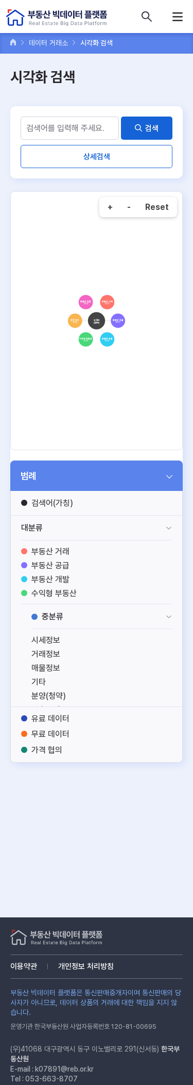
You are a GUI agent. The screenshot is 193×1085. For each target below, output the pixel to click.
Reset (157, 207)
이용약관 (23, 966)
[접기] (169, 476)
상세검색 (96, 156)
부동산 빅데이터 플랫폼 (56, 17)
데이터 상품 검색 (146, 16)
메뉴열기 (177, 16)
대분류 (32, 528)
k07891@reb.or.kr (64, 1069)
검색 (152, 128)
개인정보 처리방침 (86, 966)
